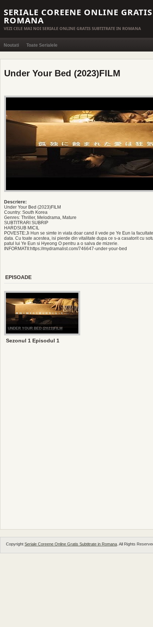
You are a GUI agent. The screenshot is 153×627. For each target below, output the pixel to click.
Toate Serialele (42, 45)
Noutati (11, 45)
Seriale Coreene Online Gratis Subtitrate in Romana (71, 544)
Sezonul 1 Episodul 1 (32, 341)
